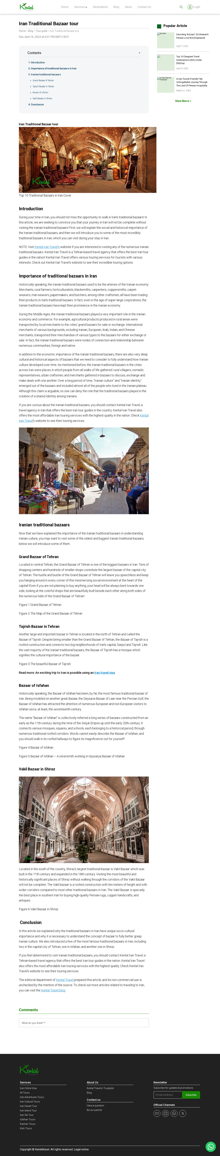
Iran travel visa (104, 672)
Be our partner (94, 1110)
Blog (116, 7)
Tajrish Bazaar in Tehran (43, 86)
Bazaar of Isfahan (40, 92)
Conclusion (37, 104)
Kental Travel (65, 980)
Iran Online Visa (28, 1088)
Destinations (100, 7)
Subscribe (191, 1095)
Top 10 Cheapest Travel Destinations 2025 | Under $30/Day (189, 60)
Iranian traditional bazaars (46, 74)
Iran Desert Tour (28, 1106)
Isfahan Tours (27, 1119)
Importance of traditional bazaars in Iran (53, 68)
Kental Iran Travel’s (47, 247)
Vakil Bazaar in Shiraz (42, 98)
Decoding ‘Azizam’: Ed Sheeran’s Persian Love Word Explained (192, 36)
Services (79, 7)
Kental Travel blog (53, 990)
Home (64, 7)
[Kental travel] (27, 7)
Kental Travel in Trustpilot (100, 1088)
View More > (183, 101)
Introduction (38, 62)
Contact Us (144, 7)
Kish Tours (26, 1128)
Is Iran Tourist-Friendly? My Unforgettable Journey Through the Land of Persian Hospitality (191, 82)
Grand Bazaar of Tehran (43, 80)
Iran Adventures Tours (32, 1097)
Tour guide (41, 31)
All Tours (25, 1092)
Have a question (95, 1105)
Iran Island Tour (28, 1110)
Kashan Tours (27, 1124)
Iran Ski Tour (27, 1115)
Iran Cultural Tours (30, 1101)
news (128, 7)
